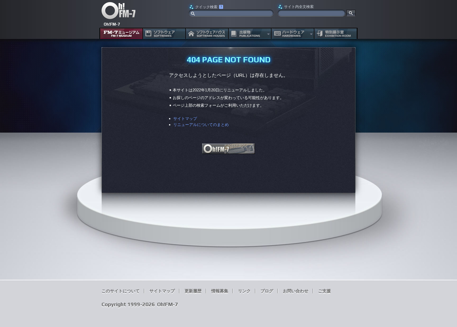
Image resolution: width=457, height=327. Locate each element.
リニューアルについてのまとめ (201, 124)
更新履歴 (193, 291)
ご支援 (324, 291)
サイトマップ (185, 118)
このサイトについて (121, 291)
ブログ (267, 291)
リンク (244, 291)
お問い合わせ (295, 291)
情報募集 (219, 291)
